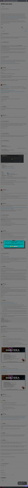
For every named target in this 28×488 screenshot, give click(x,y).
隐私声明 (6, 244)
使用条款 (9, 244)
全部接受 (12, 246)
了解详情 (16, 242)
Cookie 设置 (15, 246)
